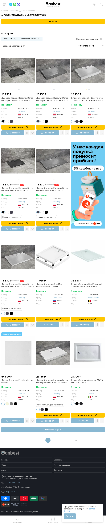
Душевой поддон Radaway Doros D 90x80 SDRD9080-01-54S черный (17, 189)
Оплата (4, 465)
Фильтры (53, 21)
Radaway (21, 111)
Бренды (4, 460)
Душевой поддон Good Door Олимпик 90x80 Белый (50, 285)
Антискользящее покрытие (50, 405)
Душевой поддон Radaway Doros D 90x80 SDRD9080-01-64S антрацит (52, 189)
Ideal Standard (93, 298)
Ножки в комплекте (11, 217)
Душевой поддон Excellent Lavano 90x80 (17, 381)
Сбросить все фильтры (86, 39)
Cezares (91, 394)
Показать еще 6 (53, 429)
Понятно (70, 516)
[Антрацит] (11, 121)
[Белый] (7, 121)
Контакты (58, 470)
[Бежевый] (7, 403)
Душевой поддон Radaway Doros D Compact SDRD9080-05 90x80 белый (52, 381)
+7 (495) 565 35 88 (12, 483)
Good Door (57, 298)
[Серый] (11, 403)
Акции (3, 470)
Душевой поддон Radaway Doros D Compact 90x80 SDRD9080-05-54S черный (17, 99)
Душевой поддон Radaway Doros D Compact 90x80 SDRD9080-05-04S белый (87, 99)
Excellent (21, 394)
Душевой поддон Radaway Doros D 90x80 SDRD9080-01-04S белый (18, 285)
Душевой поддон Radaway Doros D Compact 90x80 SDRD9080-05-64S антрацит (52, 99)
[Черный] (3, 121)
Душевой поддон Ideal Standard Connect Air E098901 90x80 (86, 285)
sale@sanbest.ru (11, 491)
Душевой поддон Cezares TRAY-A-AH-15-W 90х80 (87, 381)
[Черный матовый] (81, 403)
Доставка (58, 460)
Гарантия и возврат (62, 465)
